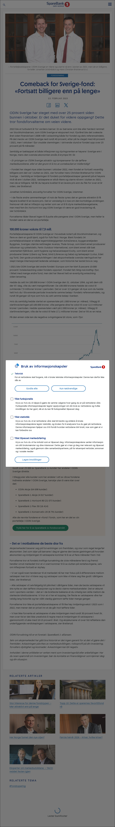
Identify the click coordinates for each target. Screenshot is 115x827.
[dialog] (57, 413)
